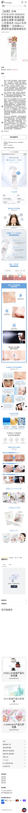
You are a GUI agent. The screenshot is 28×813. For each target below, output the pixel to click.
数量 (2, 73)
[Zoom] (25, 59)
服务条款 (3, 780)
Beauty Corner (5, 32)
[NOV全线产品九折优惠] (14, 690)
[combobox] (14, 6)
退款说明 (3, 779)
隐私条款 (3, 782)
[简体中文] (23, 810)
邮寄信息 (3, 600)
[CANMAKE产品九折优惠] (14, 716)
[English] (25, 810)
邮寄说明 (3, 777)
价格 (2, 67)
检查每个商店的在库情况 (9, 147)
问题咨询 (3, 603)
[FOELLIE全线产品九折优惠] (14, 664)
